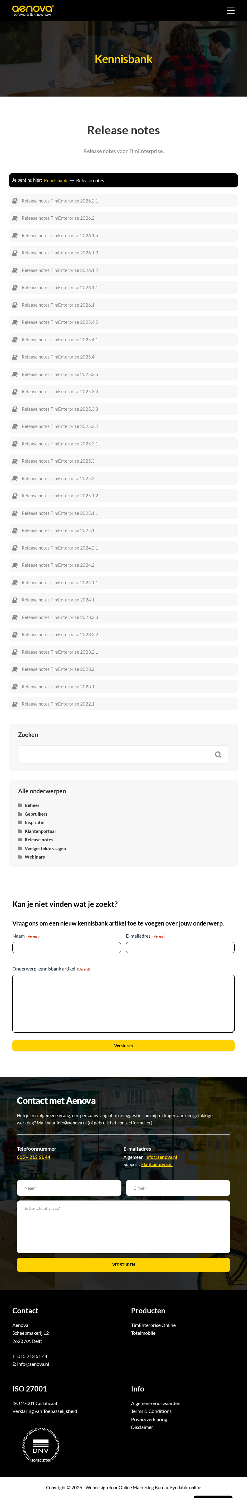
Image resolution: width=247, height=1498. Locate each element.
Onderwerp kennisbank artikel (51, 968)
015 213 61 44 (32, 1356)
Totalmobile (143, 1333)
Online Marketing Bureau (144, 1487)
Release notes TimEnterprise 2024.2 (58, 565)
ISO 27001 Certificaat (35, 1403)
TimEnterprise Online (153, 1325)
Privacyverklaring (149, 1419)
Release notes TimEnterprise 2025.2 (58, 478)
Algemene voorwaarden (155, 1403)
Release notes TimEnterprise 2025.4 (58, 356)
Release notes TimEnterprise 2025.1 (58, 530)
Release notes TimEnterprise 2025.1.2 (60, 495)
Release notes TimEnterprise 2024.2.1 (60, 547)
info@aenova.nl (33, 1364)
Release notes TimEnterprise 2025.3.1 (60, 443)
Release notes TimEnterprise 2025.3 (58, 461)
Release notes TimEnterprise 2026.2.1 (60, 200)
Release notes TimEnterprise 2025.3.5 (60, 374)
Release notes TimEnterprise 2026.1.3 (60, 252)
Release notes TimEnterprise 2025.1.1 (60, 513)
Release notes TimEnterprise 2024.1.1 (60, 582)
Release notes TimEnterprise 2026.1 (58, 305)
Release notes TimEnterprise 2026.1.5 (60, 235)
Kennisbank (56, 180)
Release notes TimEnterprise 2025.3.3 (60, 409)
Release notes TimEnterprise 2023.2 (58, 669)
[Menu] (231, 10)
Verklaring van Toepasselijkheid (44, 1411)
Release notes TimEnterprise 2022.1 (58, 703)
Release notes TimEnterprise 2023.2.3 (60, 617)
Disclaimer (142, 1427)
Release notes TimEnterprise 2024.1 (58, 599)
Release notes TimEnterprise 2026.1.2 (60, 270)
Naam (26, 936)
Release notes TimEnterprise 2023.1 (58, 686)
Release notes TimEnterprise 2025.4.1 (60, 339)
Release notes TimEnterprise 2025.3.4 (60, 391)
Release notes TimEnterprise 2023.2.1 (60, 652)
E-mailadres (146, 936)
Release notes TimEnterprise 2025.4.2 (60, 322)
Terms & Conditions (151, 1411)
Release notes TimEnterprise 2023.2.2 (60, 634)
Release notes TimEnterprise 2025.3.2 (60, 426)
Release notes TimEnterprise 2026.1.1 (60, 287)
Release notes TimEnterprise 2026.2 (58, 218)
